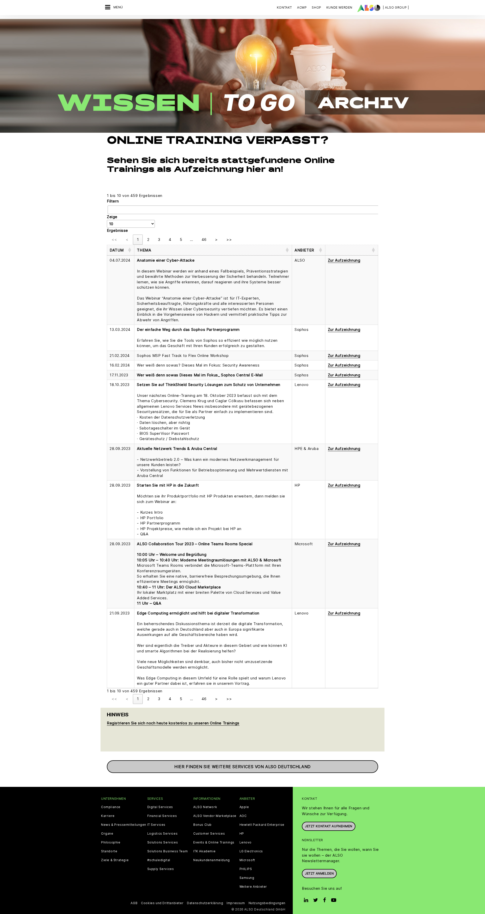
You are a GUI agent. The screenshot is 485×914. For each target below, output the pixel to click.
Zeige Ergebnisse (117, 223)
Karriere (108, 816)
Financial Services (162, 816)
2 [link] (148, 239)
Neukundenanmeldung (211, 860)
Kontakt (284, 7)
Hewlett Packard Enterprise (262, 825)
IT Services (156, 825)
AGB (134, 903)
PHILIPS (245, 869)
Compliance (110, 807)
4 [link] (170, 239)
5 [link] (181, 239)
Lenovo (245, 842)
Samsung (246, 878)
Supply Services (160, 869)
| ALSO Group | (396, 7)
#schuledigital (158, 860)
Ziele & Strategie (115, 860)
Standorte (109, 851)
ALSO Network (205, 807)
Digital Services (160, 807)
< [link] (127, 239)
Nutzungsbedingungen (267, 903)
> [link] (216, 239)
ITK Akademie (204, 851)
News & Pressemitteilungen (123, 825)
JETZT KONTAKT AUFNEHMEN (328, 826)
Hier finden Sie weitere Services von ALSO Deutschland (242, 766)
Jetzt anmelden (319, 873)
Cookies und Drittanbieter (162, 903)
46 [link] (204, 239)
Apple (244, 807)
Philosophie (110, 842)
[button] (117, 250)
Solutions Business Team (167, 851)
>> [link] (229, 239)
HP (241, 833)
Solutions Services (162, 842)
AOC (243, 816)
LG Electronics (251, 851)
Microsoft (247, 860)
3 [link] (159, 239)
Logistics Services (162, 833)
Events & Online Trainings (213, 842)
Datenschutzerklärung (205, 903)
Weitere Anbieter (253, 886)
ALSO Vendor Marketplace (214, 816)
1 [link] (138, 239)
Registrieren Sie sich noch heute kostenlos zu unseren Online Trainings (173, 723)
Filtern (113, 201)
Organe (107, 833)
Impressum (236, 903)
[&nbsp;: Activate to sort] (351, 250)
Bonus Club (202, 825)
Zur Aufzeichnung (344, 260)
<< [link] (114, 239)
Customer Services (209, 833)
